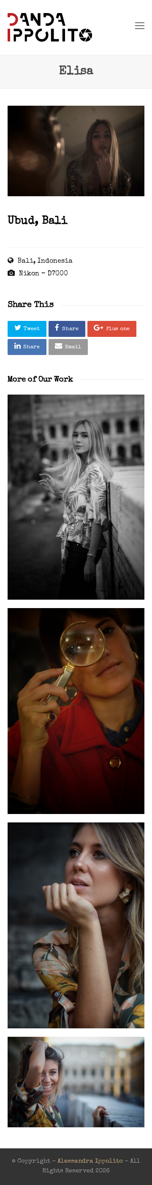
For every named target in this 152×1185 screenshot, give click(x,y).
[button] (27, 329)
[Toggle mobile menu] (139, 27)
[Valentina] (76, 925)
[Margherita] (76, 711)
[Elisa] (76, 195)
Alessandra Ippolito (90, 1161)
